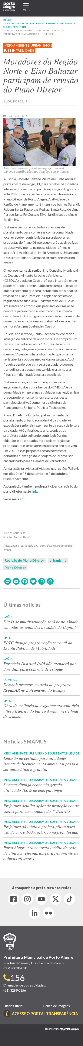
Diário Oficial (13, 1006)
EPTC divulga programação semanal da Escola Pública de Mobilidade (37, 645)
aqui (23, 499)
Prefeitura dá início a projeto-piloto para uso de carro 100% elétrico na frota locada (40, 829)
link (34, 491)
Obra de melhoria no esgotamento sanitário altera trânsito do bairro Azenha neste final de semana (41, 711)
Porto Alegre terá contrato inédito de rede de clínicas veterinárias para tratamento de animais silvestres (40, 853)
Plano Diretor (15, 567)
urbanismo (58, 560)
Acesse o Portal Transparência (45, 1013)
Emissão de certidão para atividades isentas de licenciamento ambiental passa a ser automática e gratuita (40, 763)
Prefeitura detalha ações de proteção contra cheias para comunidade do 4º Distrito (41, 808)
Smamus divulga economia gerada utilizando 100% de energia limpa (32, 787)
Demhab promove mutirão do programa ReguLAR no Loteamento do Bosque (37, 687)
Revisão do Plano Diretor (24, 560)
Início (7, 19)
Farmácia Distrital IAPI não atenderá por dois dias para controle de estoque (39, 666)
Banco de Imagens (56, 1006)
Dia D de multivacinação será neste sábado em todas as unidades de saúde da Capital (41, 624)
